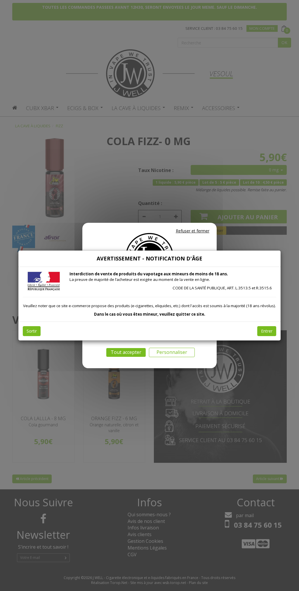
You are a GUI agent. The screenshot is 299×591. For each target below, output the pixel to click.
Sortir (32, 331)
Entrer (266, 331)
